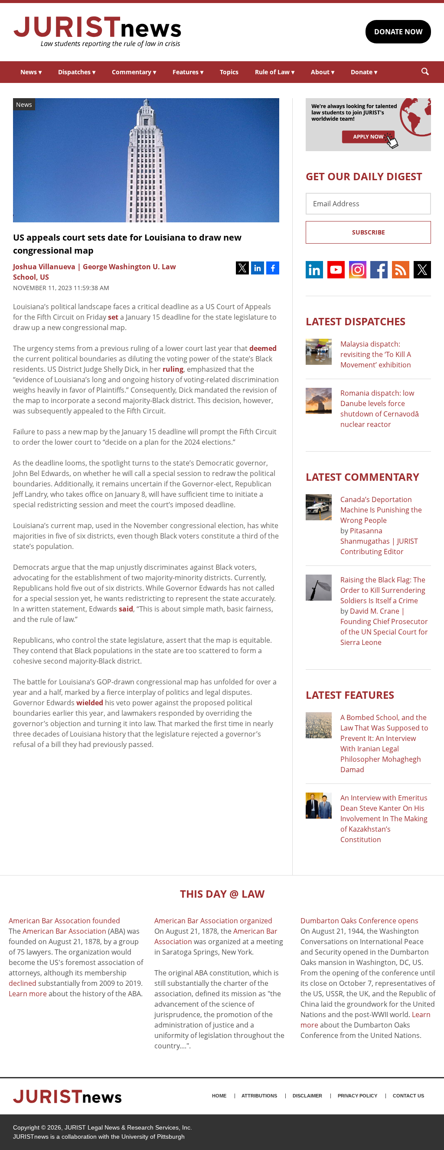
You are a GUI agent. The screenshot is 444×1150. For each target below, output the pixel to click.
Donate (364, 72)
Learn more (28, 993)
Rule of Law (274, 72)
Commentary (134, 72)
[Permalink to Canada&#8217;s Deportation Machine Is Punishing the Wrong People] (319, 507)
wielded (89, 702)
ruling (173, 369)
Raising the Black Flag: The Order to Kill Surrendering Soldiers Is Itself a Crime (382, 590)
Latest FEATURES (350, 694)
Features (188, 72)
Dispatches (76, 72)
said (126, 609)
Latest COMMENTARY (362, 476)
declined (22, 983)
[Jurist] (97, 32)
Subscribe (368, 232)
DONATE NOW (398, 31)
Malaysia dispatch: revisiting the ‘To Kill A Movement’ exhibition (375, 354)
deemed (263, 348)
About (322, 72)
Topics (229, 72)
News (31, 72)
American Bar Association (64, 931)
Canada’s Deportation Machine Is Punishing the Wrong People (381, 510)
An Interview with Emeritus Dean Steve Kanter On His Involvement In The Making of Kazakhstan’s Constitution (384, 818)
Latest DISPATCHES (355, 321)
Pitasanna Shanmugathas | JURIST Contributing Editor (379, 541)
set (113, 317)
